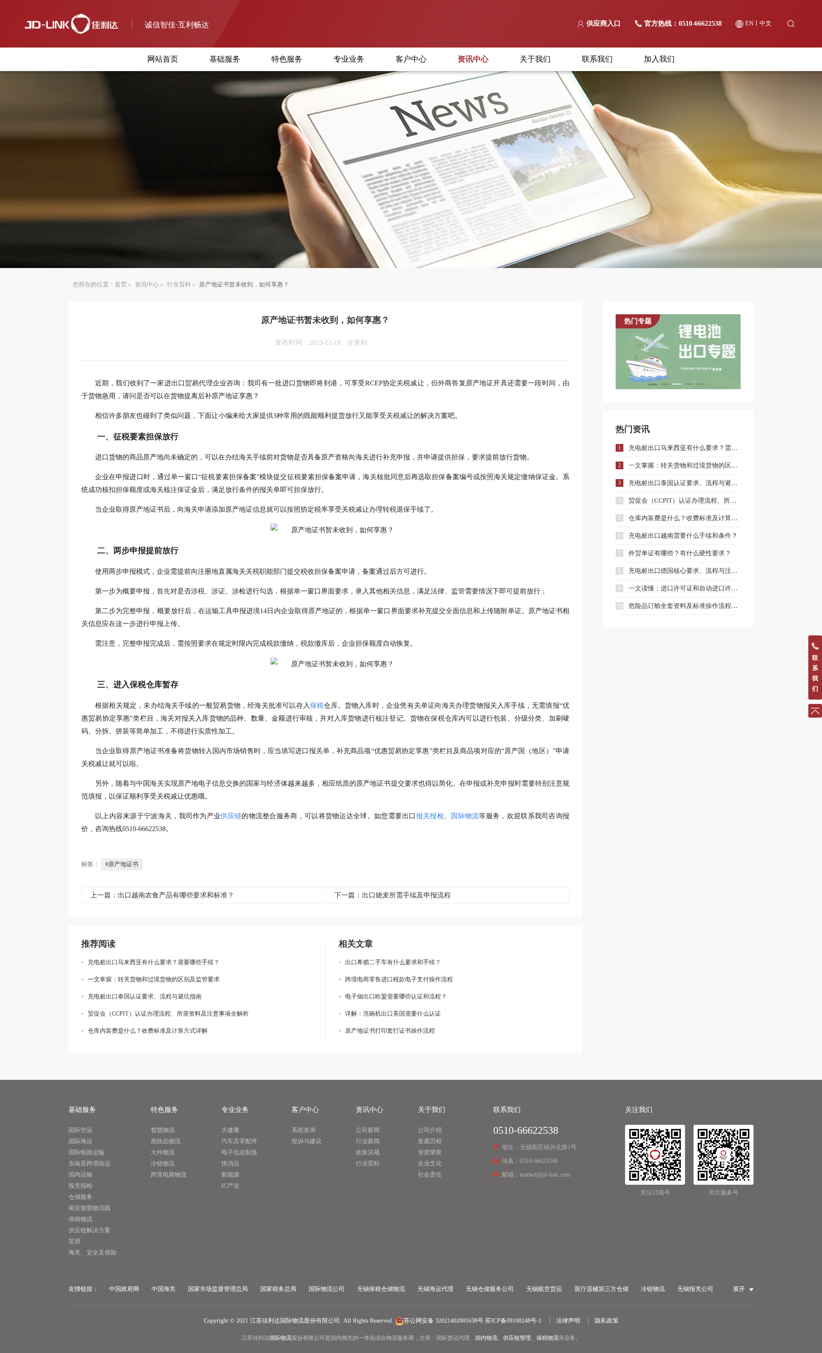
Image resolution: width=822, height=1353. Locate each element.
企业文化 (430, 1163)
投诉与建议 (307, 1141)
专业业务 (349, 59)
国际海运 (80, 1141)
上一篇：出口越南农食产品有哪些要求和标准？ (162, 895)
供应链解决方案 (89, 1230)
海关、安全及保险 (92, 1252)
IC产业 (230, 1186)
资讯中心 (473, 59)
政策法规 (368, 1152)
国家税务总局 (278, 1289)
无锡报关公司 (695, 1289)
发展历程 (430, 1141)
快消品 (230, 1163)
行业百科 (179, 284)
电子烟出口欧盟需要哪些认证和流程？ (396, 996)
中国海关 (164, 1289)
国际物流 (280, 1338)
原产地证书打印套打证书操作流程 (390, 1031)
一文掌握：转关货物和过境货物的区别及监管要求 (154, 979)
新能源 (230, 1174)
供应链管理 (517, 1338)
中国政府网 (124, 1289)
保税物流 (80, 1219)
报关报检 (80, 1186)
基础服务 (224, 59)
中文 (765, 23)
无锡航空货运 (544, 1289)
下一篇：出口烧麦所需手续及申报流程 (392, 895)
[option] (678, 351)
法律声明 (568, 1320)
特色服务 (286, 59)
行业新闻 (368, 1141)
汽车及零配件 (239, 1141)
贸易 (74, 1241)
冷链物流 (163, 1163)
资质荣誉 (430, 1152)
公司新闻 (368, 1130)
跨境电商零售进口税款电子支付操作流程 (399, 979)
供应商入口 (604, 23)
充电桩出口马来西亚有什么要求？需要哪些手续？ (154, 962)
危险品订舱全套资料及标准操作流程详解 (684, 605)
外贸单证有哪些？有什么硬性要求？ (679, 553)
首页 (121, 284)
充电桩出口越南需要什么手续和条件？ (683, 535)
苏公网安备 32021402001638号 (443, 1320)
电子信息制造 (239, 1152)
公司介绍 (430, 1130)
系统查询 (304, 1130)
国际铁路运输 (86, 1152)
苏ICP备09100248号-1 (513, 1320)
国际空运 (80, 1130)
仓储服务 (80, 1197)
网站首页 (162, 59)
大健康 (230, 1130)
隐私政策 (607, 1320)
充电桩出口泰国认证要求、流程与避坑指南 (145, 996)
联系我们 (597, 59)
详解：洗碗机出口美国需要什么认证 (393, 1013)
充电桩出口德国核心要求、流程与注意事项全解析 (684, 570)
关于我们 (535, 59)
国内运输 (80, 1174)
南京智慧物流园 (89, 1208)
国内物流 (486, 1338)
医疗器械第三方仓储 (601, 1289)
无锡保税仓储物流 (381, 1289)
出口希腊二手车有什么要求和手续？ (393, 962)
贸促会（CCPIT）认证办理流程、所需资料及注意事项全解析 (168, 1013)
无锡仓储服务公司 (490, 1289)
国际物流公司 (327, 1289)
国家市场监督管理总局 (218, 1289)
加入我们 (659, 59)
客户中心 (411, 59)
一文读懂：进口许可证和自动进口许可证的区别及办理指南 (684, 588)
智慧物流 (163, 1130)
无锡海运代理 (435, 1289)
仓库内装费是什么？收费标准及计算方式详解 (148, 1031)
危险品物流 (166, 1141)
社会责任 (430, 1174)
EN (749, 23)
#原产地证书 (121, 864)
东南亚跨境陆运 (89, 1163)
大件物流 (163, 1152)
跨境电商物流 (169, 1174)
